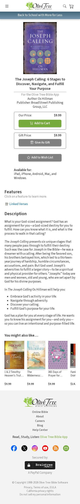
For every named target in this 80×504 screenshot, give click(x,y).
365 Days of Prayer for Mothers (54, 375)
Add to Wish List (42, 157)
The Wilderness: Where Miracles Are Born (36, 377)
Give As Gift (42, 142)
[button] (64, 6)
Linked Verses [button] (18, 204)
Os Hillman (45, 99)
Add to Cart (42, 123)
